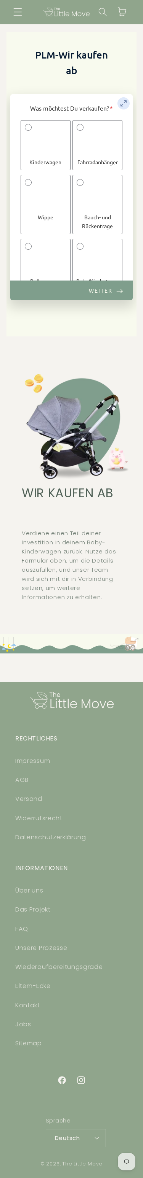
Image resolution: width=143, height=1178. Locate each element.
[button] (17, 12)
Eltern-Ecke (33, 985)
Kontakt (27, 1005)
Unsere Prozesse (41, 947)
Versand (28, 798)
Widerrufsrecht (39, 818)
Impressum (32, 760)
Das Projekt (33, 909)
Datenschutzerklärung (50, 837)
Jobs (23, 1024)
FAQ (21, 928)
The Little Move (82, 1164)
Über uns (29, 890)
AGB (22, 779)
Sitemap (28, 1043)
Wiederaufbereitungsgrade (59, 966)
